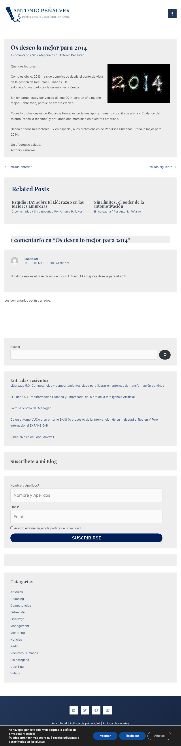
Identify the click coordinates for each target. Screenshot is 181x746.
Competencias (20, 605)
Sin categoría (41, 55)
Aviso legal (59, 723)
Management (19, 626)
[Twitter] (85, 710)
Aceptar (105, 736)
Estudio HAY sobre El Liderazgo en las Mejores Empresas (48, 204)
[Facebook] (96, 710)
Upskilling (17, 666)
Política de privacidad (85, 723)
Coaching (17, 599)
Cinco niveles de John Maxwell (32, 437)
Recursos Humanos (24, 653)
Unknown (31, 259)
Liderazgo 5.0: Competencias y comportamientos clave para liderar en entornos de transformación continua (87, 385)
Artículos (16, 592)
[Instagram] (107, 710)
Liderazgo (17, 619)
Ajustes (159, 736)
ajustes (40, 742)
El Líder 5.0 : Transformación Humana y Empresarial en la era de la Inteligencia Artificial (72, 397)
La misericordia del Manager (30, 408)
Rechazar (132, 736)
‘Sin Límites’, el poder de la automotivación (118, 204)
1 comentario (20, 55)
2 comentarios (21, 211)
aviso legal (35, 528)
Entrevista (17, 612)
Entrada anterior (18, 167)
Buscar (15, 347)
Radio (14, 646)
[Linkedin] (74, 710)
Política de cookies (116, 723)
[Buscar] (164, 355)
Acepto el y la (47, 528)
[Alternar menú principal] (172, 13)
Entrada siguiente (162, 167)
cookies (30, 734)
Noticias (16, 639)
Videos (15, 673)
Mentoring (17, 632)
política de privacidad (65, 528)
